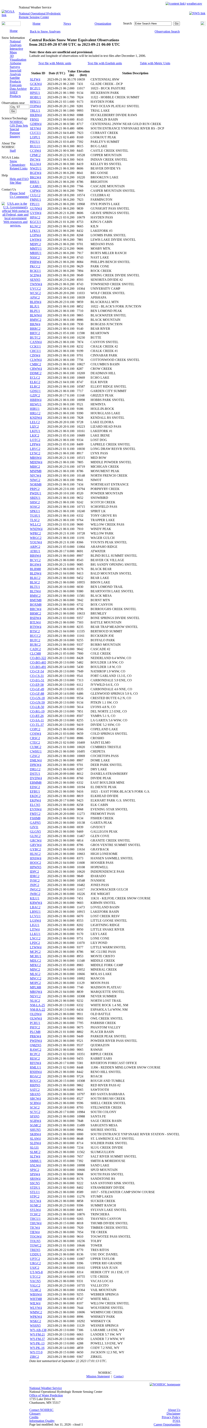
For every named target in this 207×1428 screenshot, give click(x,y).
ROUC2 (35, 1080)
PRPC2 (35, 489)
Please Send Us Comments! (19, 194)
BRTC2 (35, 333)
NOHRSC (16, 122)
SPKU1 (35, 511)
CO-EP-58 (37, 684)
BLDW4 (35, 573)
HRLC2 (35, 413)
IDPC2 (34, 871)
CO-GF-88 (37, 693)
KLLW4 (35, 164)
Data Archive (18, 88)
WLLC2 (35, 524)
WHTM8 (36, 1299)
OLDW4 (35, 1014)
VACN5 (35, 1281)
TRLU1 (35, 110)
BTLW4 (35, 622)
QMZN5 (35, 1045)
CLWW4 (36, 360)
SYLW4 (35, 1210)
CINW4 (35, 355)
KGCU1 (35, 222)
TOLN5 (35, 1241)
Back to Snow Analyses (45, 31)
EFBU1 (35, 791)
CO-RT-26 (37, 716)
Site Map (15, 182)
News (67, 23)
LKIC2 (34, 435)
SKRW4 (35, 1134)
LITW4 (35, 929)
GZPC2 (35, 395)
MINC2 (35, 969)
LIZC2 (34, 426)
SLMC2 (35, 1152)
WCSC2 (35, 293)
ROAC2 (35, 1076)
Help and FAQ (19, 179)
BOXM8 (35, 604)
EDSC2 (35, 787)
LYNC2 (35, 453)
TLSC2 (35, 520)
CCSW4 (35, 150)
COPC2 (35, 729)
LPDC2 (35, 943)
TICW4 (35, 1227)
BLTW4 (35, 591)
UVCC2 (35, 288)
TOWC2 (35, 1245)
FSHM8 (35, 818)
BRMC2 (35, 613)
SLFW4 (35, 79)
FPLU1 (35, 204)
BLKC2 (35, 578)
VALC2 (35, 1285)
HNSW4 (35, 858)
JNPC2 (34, 885)
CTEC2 (35, 742)
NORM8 (35, 484)
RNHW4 (36, 1072)
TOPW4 (35, 106)
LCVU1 (35, 916)
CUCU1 (35, 133)
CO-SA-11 (37, 720)
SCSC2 (35, 1107)
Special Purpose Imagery (15, 132)
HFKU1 (35, 101)
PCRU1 (35, 1023)
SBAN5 (35, 1094)
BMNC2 (35, 319)
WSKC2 (35, 1321)
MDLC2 (35, 960)
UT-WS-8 (36, 1272)
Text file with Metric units (54, 63)
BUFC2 (35, 640)
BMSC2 (35, 595)
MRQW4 (36, 991)
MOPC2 (35, 983)
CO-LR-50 (37, 707)
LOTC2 (35, 440)
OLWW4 (36, 1018)
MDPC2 (35, 244)
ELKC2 (35, 382)
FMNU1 (35, 199)
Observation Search (167, 31)
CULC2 (35, 195)
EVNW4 (35, 809)
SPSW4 (35, 1174)
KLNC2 (35, 226)
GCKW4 (36, 84)
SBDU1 (35, 497)
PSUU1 (35, 141)
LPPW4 (35, 444)
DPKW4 (35, 764)
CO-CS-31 (37, 675)
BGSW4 (35, 564)
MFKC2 (35, 965)
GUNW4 (36, 208)
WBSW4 (36, 1294)
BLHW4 (35, 302)
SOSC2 (35, 506)
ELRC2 (35, 386)
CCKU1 (35, 346)
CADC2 (35, 649)
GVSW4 (35, 213)
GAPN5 (35, 822)
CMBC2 (35, 364)
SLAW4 (35, 1138)
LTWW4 (35, 947)
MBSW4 (35, 457)
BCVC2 (35, 560)
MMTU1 (36, 248)
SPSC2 (34, 1169)
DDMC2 (35, 373)
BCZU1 (35, 88)
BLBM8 (35, 569)
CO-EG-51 (37, 680)
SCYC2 (35, 1112)
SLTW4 (35, 1156)
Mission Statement (98, 1376)
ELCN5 (35, 805)
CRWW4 (36, 368)
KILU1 (34, 898)
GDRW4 (35, 124)
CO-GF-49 (37, 689)
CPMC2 (35, 155)
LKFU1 (35, 431)
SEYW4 (35, 128)
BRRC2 (35, 328)
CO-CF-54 (37, 671)
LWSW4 (35, 239)
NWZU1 (35, 168)
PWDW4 (36, 1040)
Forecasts (16, 85)
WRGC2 (35, 538)
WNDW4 (36, 529)
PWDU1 (35, 493)
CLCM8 (35, 653)
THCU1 (35, 1218)
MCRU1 (35, 956)
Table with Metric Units (155, 63)
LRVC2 (35, 449)
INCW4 (35, 159)
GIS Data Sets (19, 125)
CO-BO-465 (38, 662)
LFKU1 (35, 230)
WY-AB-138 (38, 1330)
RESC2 (35, 1058)
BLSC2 (35, 582)
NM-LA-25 (37, 1005)
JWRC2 (35, 894)
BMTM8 (35, 600)
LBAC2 (35, 907)
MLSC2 (35, 974)
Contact (119, 1376)
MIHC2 (35, 466)
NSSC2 (35, 257)
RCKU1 (35, 270)
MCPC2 (35, 951)
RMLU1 (35, 1067)
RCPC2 (35, 1054)
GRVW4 (35, 845)
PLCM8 (35, 1032)
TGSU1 (35, 515)
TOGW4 (35, 1236)
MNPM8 (35, 471)
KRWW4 (36, 902)
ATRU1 (35, 551)
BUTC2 (35, 337)
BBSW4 (35, 555)
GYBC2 (35, 849)
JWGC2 (35, 889)
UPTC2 (35, 1258)
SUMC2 (35, 1205)
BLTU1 (35, 586)
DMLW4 (36, 760)
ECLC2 (35, 377)
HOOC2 (35, 862)
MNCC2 (35, 978)
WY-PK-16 (37, 1348)
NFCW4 (35, 475)
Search (127, 23)
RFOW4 (35, 1063)
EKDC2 (35, 796)
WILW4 (35, 1303)
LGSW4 (35, 920)
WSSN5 (35, 1325)
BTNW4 (35, 627)
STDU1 (35, 1187)
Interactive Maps (16, 50)
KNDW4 (36, 417)
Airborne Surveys (15, 65)
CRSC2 (35, 738)
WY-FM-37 (37, 1339)
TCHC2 (35, 1214)
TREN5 (35, 1250)
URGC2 (35, 1263)
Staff (13, 150)
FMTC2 (35, 813)
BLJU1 (34, 306)
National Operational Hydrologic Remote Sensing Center (40, 15)
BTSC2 (35, 631)
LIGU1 (34, 925)
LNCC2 (35, 938)
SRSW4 (35, 1178)
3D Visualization (18, 57)
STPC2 (34, 1196)
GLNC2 (35, 836)
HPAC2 (35, 217)
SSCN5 (35, 1183)
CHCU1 (35, 351)
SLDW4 (35, 1143)
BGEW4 (35, 173)
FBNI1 (34, 119)
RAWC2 (35, 1049)
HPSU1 (35, 92)
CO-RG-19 (37, 711)
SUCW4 (35, 1201)
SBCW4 (35, 1098)
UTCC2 (35, 1276)
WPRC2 (35, 533)
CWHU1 (36, 751)
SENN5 (35, 279)
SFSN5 (34, 1116)
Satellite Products (15, 79)
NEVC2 (35, 996)
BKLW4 (35, 177)
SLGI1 (34, 1147)
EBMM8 (35, 782)
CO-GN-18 (37, 698)
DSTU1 (35, 773)
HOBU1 (35, 97)
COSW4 (35, 733)
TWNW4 (36, 284)
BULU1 (35, 146)
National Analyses (15, 43)
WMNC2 (36, 1312)
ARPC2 (35, 546)
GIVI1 (34, 827)
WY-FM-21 (37, 1334)
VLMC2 (35, 1290)
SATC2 (35, 1089)
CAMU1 (35, 186)
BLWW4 (36, 315)
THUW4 (35, 1223)
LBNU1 (35, 911)
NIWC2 (35, 480)
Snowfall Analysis (15, 72)
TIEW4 (35, 1232)
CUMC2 (35, 747)
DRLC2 (35, 769)
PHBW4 (35, 262)
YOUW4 (36, 542)
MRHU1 (35, 253)
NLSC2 (35, 1000)
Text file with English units (105, 63)
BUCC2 (35, 635)
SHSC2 (35, 502)
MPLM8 (35, 987)
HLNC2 (35, 854)
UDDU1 (35, 1254)
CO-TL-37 (37, 724)
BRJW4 (35, 324)
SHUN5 (35, 1129)
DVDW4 (36, 778)
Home (36, 23)
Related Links (18, 168)
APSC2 (35, 297)
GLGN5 (35, 831)
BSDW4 (35, 618)
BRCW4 (35, 609)
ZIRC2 (34, 1356)
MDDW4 (36, 462)
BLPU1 (35, 311)
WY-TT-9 (36, 1352)
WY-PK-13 (37, 1343)
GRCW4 (35, 840)
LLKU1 (35, 934)
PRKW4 (35, 1036)
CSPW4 (35, 190)
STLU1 (35, 1192)
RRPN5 (35, 1085)
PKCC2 (35, 266)
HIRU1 (35, 408)
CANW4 (36, 342)
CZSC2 (35, 756)
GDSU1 (35, 391)
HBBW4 (35, 400)
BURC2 (35, 644)
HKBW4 (36, 115)
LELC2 (35, 422)
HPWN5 (35, 867)
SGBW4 (35, 1121)
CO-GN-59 (37, 702)
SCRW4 (35, 1103)
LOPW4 (35, 235)
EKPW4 (35, 800)
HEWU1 (35, 404)
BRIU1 (34, 181)
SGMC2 (35, 1125)
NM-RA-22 (37, 1009)
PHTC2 (35, 1027)
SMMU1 (35, 1161)
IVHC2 (35, 880)
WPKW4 (36, 1316)
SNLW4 (35, 1165)
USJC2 (34, 1267)
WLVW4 (36, 1307)
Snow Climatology (17, 162)
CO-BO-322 (38, 658)
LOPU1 (35, 137)
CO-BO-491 (38, 667)
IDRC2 (34, 876)
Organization (103, 23)
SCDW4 (35, 275)
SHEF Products (15, 94)
